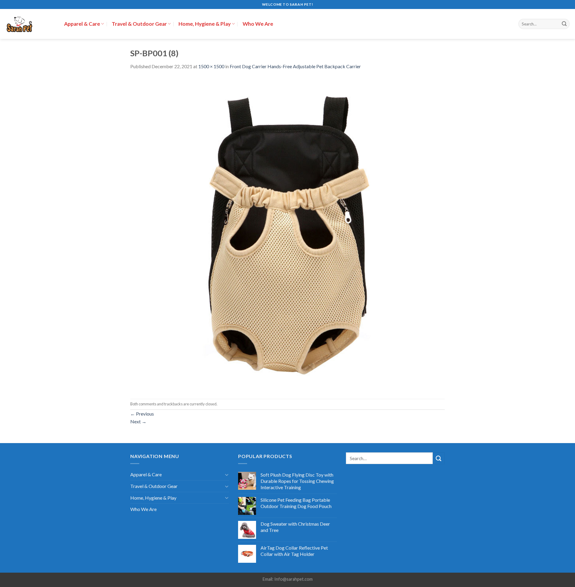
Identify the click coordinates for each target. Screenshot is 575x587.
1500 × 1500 (211, 66)
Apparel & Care (82, 24)
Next (138, 421)
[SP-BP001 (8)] (287, 234)
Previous (142, 413)
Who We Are (258, 24)
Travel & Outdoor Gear (139, 24)
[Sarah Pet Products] (29, 24)
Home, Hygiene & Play (204, 24)
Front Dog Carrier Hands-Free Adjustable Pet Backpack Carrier (295, 66)
